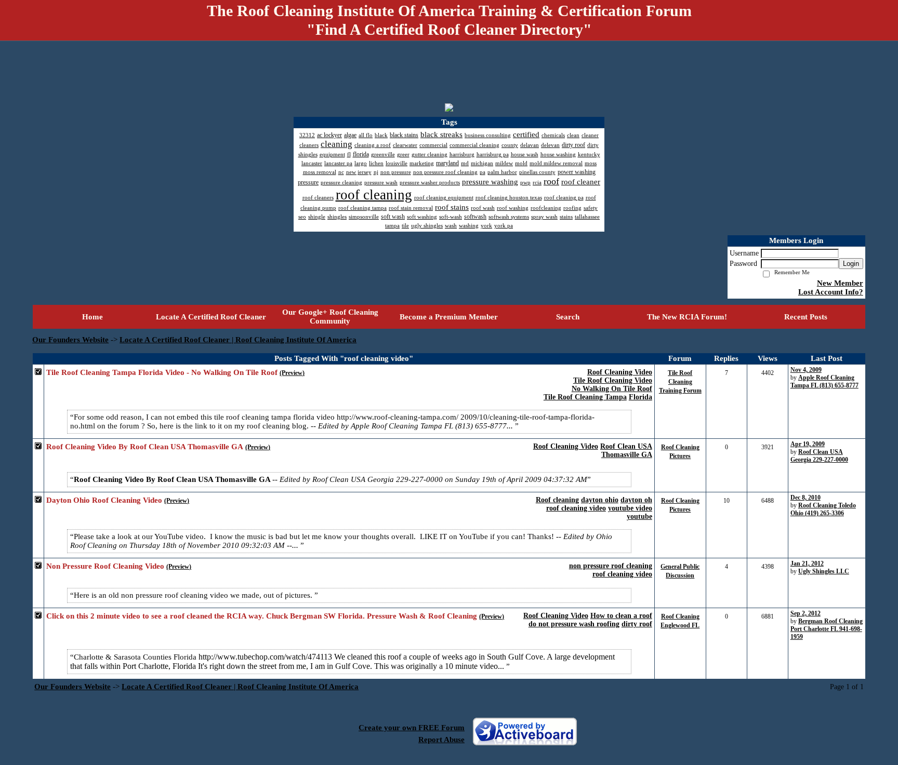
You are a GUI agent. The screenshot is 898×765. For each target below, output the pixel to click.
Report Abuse (441, 739)
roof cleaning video (576, 508)
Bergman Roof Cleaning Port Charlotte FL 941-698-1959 (826, 629)
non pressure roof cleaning (610, 566)
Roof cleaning (557, 500)
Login (851, 263)
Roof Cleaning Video (619, 372)
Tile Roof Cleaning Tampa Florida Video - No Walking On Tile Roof (162, 372)
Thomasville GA (626, 455)
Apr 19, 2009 (807, 444)
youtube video (630, 508)
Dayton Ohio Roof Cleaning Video (104, 500)
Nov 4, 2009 (806, 369)
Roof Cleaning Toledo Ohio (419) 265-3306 (823, 509)
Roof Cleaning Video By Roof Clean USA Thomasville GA (144, 446)
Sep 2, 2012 (805, 613)
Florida (640, 397)
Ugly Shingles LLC (823, 571)
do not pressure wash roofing (574, 624)
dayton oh (636, 500)
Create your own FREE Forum (412, 727)
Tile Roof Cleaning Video (612, 380)
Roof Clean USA (626, 446)
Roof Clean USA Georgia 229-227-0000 (819, 455)
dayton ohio (599, 500)
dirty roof (637, 624)
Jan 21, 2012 (807, 563)
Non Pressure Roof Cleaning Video (105, 566)
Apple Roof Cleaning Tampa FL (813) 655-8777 (824, 381)
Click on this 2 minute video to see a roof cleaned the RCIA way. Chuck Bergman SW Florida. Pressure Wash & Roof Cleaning (261, 616)
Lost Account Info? (830, 292)
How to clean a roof (621, 616)
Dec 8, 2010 (805, 497)
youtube (639, 516)
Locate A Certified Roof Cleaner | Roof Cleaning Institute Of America (238, 339)
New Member (840, 283)
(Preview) (292, 373)
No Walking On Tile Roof (612, 389)
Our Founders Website (70, 339)
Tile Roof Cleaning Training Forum (680, 381)
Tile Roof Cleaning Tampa (585, 397)
